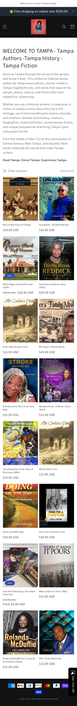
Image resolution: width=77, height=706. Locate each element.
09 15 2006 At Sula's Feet (15, 346)
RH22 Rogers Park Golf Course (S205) (18, 286)
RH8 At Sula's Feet (48, 469)
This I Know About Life (50, 658)
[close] (73, 11)
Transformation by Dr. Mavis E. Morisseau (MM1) (18, 471)
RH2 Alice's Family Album (52, 346)
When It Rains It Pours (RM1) (53, 591)
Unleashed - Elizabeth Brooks (54, 224)
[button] (5, 27)
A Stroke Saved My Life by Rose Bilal (18, 408)
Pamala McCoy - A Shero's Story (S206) (55, 408)
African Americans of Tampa (17, 224)
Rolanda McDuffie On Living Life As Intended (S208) (19, 660)
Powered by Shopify (50, 699)
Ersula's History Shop (33, 699)
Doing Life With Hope (13, 531)
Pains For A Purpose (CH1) (52, 531)
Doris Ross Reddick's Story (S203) (52, 286)
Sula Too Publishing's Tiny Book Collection (19, 593)
